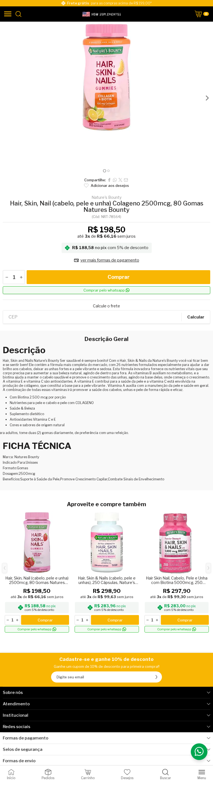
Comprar (119, 277)
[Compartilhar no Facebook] (109, 180)
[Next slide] (207, 98)
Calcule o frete (106, 306)
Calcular (195, 317)
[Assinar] (156, 677)
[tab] (104, 170)
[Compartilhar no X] (120, 180)
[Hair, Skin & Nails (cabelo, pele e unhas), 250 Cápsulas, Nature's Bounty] (107, 572)
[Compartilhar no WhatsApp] (115, 180)
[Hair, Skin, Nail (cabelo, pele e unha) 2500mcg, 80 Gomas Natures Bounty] (37, 572)
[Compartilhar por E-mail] (126, 180)
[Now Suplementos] (102, 14)
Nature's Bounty (106, 197)
